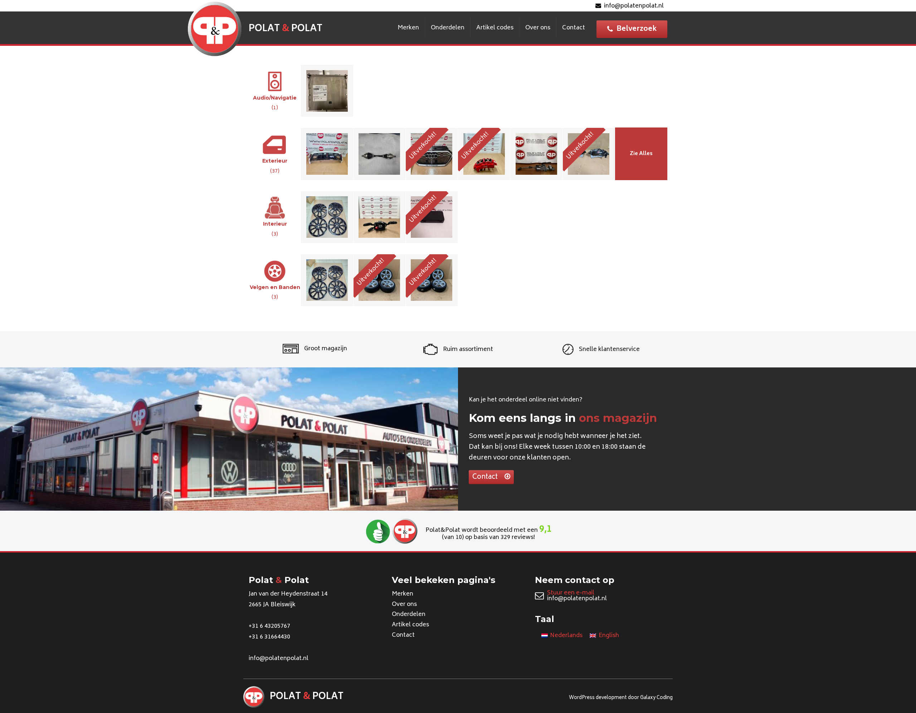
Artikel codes (494, 28)
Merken (408, 28)
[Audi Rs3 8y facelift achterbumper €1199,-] (327, 153)
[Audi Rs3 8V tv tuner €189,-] (327, 90)
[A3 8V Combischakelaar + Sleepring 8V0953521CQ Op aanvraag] (380, 217)
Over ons (537, 28)
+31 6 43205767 (269, 626)
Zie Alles (641, 153)
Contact (573, 28)
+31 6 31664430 (269, 637)
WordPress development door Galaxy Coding (621, 698)
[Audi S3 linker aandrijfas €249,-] (380, 153)
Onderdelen (447, 28)
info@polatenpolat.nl (634, 6)
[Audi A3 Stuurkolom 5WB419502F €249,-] (536, 153)
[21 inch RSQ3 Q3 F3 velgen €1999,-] (327, 217)
